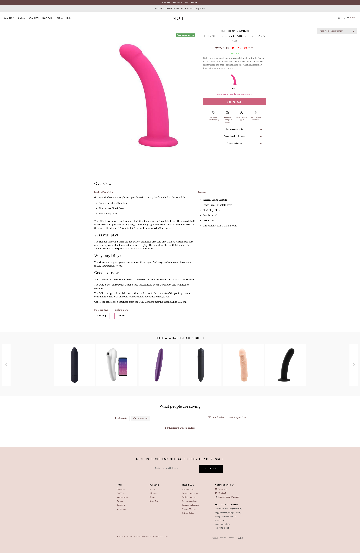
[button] (9, 18)
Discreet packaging (190, 493)
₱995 (201, 359)
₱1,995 (159, 357)
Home (222, 31)
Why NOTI (34, 18)
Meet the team (122, 497)
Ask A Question (237, 417)
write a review (187, 428)
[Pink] (234, 79)
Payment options (189, 501)
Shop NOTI (9, 18)
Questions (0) (140, 418)
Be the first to (180, 428)
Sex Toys (232, 31)
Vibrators (153, 493)
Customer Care (188, 489)
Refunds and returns (190, 505)
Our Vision (121, 493)
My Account (122, 509)
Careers (120, 501)
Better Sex (154, 501)
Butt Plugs (244, 31)
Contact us (121, 505)
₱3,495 (117, 360)
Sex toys (153, 489)
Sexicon (21, 18)
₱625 (285, 357)
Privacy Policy (188, 513)
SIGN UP (210, 468)
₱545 (75, 356)
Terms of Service (189, 509)
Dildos (152, 497)
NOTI (125, 536)
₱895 (243, 357)
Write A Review (216, 417)
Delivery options (189, 497)
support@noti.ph (222, 524)
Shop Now (199, 9)
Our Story (121, 489)
